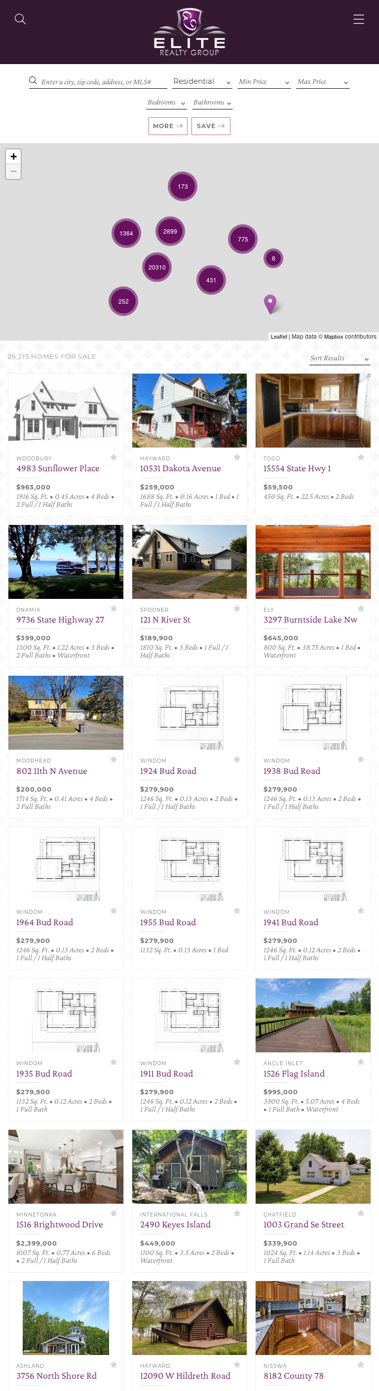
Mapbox (333, 336)
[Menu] (358, 19)
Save (206, 126)
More (163, 126)
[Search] (20, 19)
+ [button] (13, 156)
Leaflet (279, 336)
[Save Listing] (113, 457)
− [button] (13, 171)
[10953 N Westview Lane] (270, 304)
